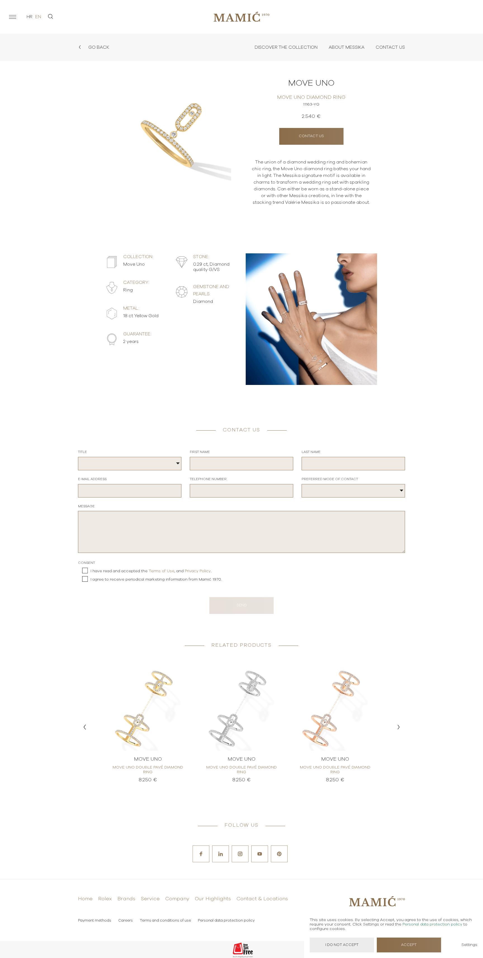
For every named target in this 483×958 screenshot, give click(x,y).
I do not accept (342, 945)
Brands (126, 898)
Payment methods (94, 920)
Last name (311, 452)
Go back (98, 47)
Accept (409, 945)
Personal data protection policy (226, 920)
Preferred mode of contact (330, 479)
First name (200, 452)
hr (29, 17)
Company (177, 898)
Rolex (105, 898)
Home (85, 898)
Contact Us (390, 47)
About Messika (346, 47)
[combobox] (129, 463)
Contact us (311, 136)
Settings (469, 945)
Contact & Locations (262, 898)
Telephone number (208, 479)
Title (82, 452)
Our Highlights (213, 898)
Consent (86, 562)
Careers (125, 920)
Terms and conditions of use (165, 920)
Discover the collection (286, 47)
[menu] (12, 17)
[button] (84, 727)
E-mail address (92, 479)
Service (150, 898)
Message (86, 506)
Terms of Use (161, 571)
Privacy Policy (198, 571)
